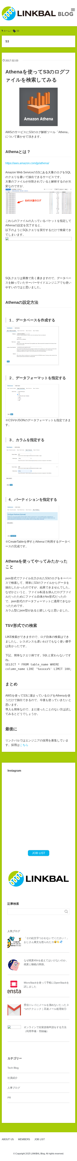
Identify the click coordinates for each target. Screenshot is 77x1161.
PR (9, 1097)
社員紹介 (13, 1077)
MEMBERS (24, 1139)
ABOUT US (8, 1139)
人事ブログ (14, 1087)
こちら (24, 744)
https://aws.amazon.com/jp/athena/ (27, 163)
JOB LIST (39, 1139)
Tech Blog (13, 1067)
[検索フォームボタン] (66, 911)
